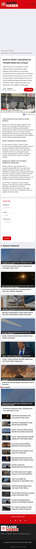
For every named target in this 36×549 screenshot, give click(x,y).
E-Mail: (5, 212)
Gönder (6, 238)
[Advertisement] (18, 29)
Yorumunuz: (6, 219)
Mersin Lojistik (22, 547)
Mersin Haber (13, 547)
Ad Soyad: (6, 205)
